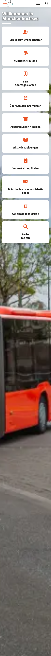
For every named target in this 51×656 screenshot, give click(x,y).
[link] (25, 36)
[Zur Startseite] (9, 3)
